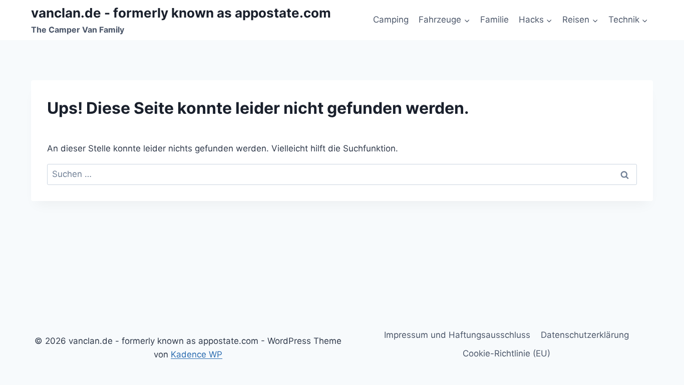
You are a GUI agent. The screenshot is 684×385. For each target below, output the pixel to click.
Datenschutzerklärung (585, 335)
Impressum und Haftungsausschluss (457, 335)
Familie (494, 20)
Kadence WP (196, 354)
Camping (391, 20)
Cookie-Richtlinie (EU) (506, 353)
